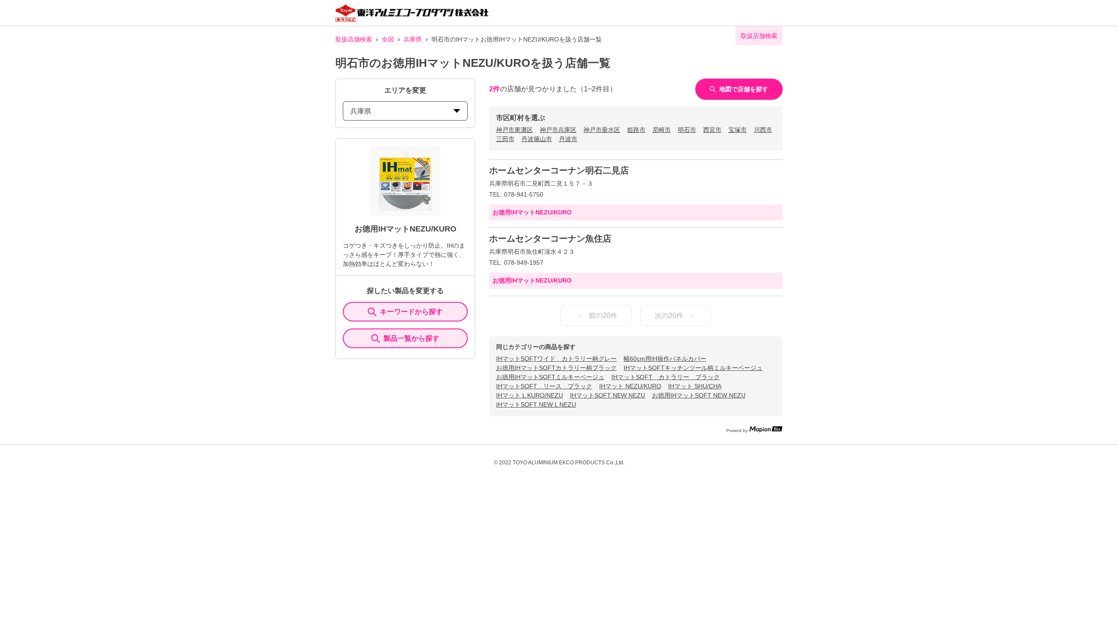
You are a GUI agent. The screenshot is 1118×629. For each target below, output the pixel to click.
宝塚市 (737, 129)
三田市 (505, 138)
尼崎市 (661, 129)
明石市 (687, 129)
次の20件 (669, 315)
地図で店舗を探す (743, 89)
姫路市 (636, 129)
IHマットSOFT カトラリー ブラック (665, 376)
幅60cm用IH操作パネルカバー (665, 358)
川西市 (763, 129)
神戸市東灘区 (514, 129)
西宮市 (712, 129)
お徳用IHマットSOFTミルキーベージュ (550, 376)
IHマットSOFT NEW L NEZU (536, 404)
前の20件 (603, 315)
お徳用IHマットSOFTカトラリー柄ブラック (556, 367)
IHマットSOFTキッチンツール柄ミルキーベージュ (693, 367)
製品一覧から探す (411, 338)
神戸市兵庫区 (558, 129)
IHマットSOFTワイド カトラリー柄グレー (556, 358)
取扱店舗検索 (353, 39)
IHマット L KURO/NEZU (529, 395)
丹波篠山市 (536, 138)
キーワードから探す (411, 311)
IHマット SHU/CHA (694, 386)
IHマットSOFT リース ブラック (544, 386)
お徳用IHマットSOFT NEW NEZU (698, 395)
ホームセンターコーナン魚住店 (550, 238)
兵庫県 (413, 39)
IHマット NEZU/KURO (630, 386)
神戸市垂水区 (601, 129)
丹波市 (568, 138)
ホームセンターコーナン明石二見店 (559, 170)
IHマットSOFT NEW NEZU (607, 395)
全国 (388, 39)
